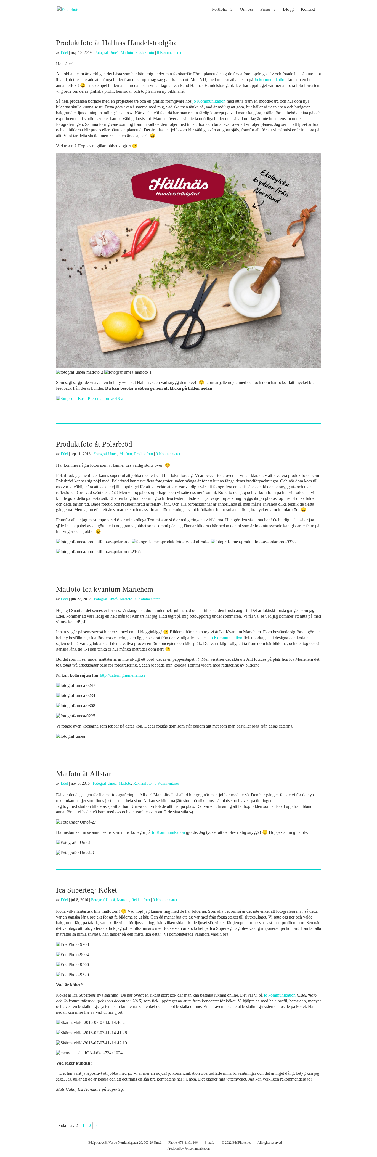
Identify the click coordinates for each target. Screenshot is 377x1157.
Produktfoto (144, 53)
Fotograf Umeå (106, 53)
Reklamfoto (142, 783)
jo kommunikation (280, 995)
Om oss (246, 9)
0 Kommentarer (169, 53)
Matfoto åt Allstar (83, 773)
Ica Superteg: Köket (86, 890)
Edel (64, 53)
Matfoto (127, 53)
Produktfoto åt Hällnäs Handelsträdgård (117, 43)
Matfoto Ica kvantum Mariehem (104, 589)
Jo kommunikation (270, 79)
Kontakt (308, 9)
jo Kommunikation (209, 101)
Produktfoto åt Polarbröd (94, 444)
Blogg (288, 9)
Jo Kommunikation (225, 637)
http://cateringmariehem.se (122, 675)
